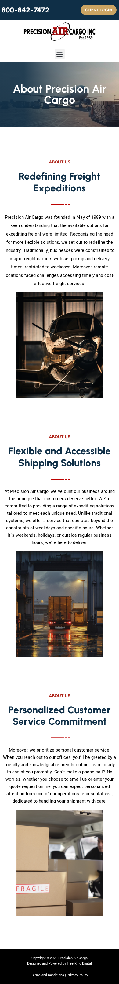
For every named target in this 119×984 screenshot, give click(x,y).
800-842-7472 (25, 9)
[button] (60, 54)
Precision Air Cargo (73, 958)
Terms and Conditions (47, 975)
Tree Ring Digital (79, 963)
